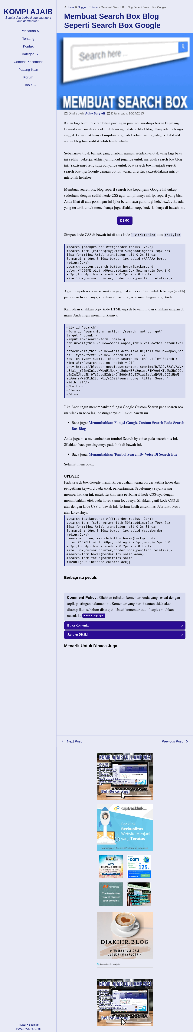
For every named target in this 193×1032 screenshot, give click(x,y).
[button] (124, 625)
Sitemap (34, 1024)
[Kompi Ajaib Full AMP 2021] (125, 776)
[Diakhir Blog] (125, 935)
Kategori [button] (28, 54)
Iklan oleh (109, 964)
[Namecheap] (111, 894)
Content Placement (28, 62)
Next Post (74, 741)
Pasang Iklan (28, 69)
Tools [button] (28, 85)
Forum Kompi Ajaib (93, 615)
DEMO (124, 220)
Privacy (22, 1024)
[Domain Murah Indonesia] (139, 866)
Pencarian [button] (29, 31)
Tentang (28, 39)
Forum (28, 77)
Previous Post (172, 741)
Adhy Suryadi (95, 113)
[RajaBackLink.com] (125, 827)
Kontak (28, 46)
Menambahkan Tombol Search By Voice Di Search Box (133, 454)
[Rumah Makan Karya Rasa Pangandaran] (139, 905)
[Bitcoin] (111, 877)
